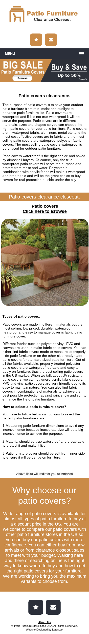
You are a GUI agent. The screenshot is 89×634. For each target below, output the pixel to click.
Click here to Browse (45, 211)
